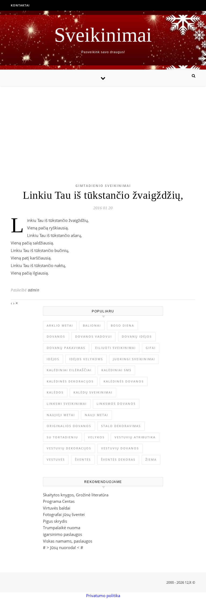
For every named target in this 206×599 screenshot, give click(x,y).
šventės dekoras (118, 459)
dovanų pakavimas (66, 348)
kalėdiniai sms (116, 370)
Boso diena (122, 325)
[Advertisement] (103, 126)
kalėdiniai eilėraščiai (69, 370)
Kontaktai (20, 5)
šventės (83, 459)
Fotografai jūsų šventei (64, 514)
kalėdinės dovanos (124, 381)
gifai (151, 348)
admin (33, 290)
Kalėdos (55, 392)
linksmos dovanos (116, 404)
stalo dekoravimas (121, 426)
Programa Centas (59, 501)
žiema (151, 459)
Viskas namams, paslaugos (67, 541)
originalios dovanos (69, 426)
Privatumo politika (103, 595)
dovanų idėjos (137, 336)
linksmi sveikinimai (67, 404)
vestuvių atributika (135, 437)
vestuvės (56, 459)
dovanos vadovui (93, 336)
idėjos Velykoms (86, 359)
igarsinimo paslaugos (62, 534)
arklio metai (60, 325)
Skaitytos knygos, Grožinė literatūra (75, 494)
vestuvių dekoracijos (69, 448)
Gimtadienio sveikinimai (103, 185)
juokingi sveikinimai (134, 359)
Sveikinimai (103, 35)
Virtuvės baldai (56, 508)
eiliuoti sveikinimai (115, 348)
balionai (92, 325)
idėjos (53, 359)
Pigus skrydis (55, 521)
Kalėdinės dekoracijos (70, 381)
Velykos (96, 437)
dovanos (56, 336)
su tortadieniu (62, 437)
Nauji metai (96, 415)
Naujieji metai (61, 415)
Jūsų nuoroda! (63, 547)
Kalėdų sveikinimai (92, 392)
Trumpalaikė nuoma (61, 527)
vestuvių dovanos (120, 448)
